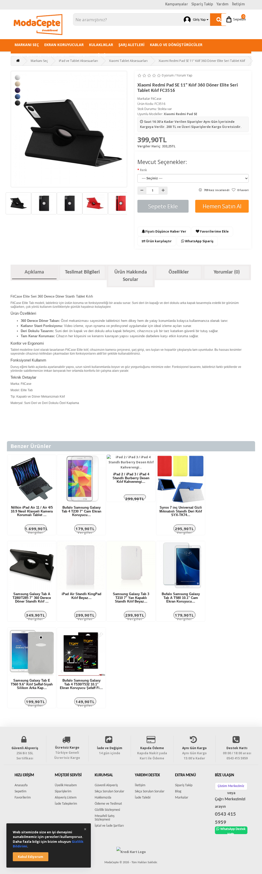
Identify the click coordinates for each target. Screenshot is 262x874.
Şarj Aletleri (131, 44)
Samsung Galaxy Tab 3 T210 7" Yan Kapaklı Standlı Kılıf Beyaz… (131, 597)
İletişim (238, 4)
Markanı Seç (27, 44)
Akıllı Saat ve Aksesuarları (42, 55)
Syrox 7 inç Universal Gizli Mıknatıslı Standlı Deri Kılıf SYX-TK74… (180, 511)
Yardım (222, 4)
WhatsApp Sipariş (198, 241)
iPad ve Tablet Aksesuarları (78, 61)
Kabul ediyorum (30, 857)
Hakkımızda (103, 798)
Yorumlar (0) (227, 272)
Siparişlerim (63, 791)
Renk (143, 170)
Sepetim (239, 17)
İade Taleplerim (66, 804)
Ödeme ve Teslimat (108, 804)
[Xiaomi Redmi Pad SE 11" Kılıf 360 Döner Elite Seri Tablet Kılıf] (69, 129)
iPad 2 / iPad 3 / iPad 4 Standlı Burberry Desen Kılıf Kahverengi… (131, 478)
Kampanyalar (176, 4)
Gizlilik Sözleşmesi (107, 810)
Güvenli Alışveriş (106, 785)
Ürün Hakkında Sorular (130, 276)
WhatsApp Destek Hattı (232, 830)
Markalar (181, 798)
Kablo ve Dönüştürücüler (176, 44)
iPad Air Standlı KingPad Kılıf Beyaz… (81, 595)
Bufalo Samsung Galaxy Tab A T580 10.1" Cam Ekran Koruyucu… (181, 597)
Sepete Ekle (163, 206)
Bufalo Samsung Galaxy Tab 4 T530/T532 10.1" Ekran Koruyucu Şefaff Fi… (81, 684)
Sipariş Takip (202, 4)
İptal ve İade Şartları (109, 826)
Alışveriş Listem (66, 798)
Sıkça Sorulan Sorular (109, 791)
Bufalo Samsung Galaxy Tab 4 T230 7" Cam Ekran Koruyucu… (81, 511)
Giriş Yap (198, 20)
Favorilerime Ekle (214, 231)
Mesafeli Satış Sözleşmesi (104, 818)
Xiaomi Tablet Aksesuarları (128, 61)
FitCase (156, 98)
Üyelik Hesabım (66, 785)
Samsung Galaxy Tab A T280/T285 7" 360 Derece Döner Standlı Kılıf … (32, 597)
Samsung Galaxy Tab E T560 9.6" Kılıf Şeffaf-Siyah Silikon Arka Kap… (32, 684)
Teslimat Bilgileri (82, 272)
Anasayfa (21, 785)
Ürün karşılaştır (158, 241)
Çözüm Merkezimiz (231, 786)
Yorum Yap (184, 75)
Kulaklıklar (101, 44)
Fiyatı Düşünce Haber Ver (165, 231)
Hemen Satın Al (222, 206)
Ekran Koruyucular (64, 44)
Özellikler (179, 272)
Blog (178, 791)
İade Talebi (142, 798)
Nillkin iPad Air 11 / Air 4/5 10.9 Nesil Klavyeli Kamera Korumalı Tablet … (32, 511)
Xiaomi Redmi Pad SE (180, 114)
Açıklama (34, 272)
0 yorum (168, 75)
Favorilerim (23, 798)
